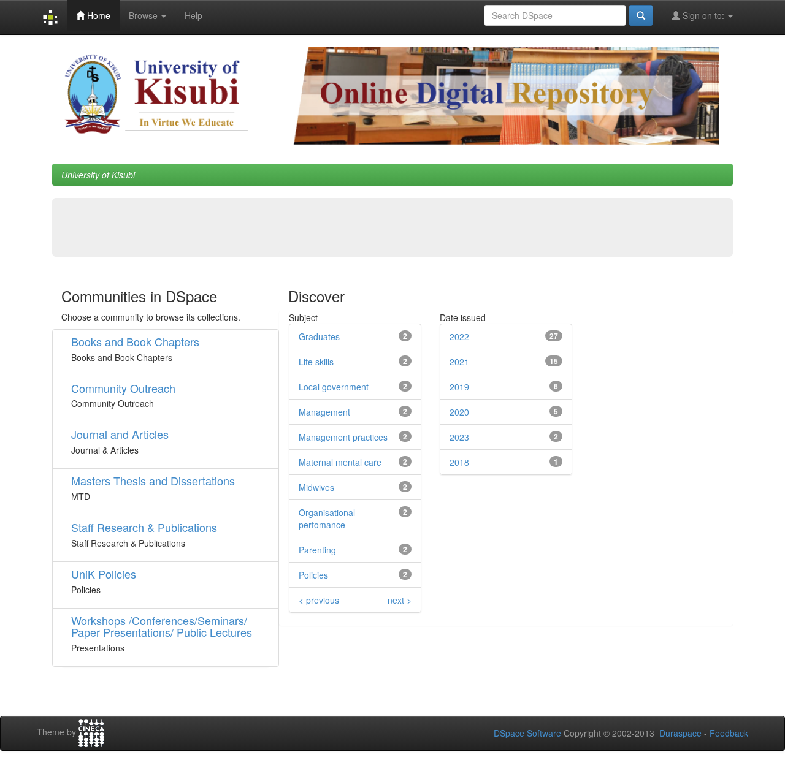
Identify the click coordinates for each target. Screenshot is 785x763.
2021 (459, 361)
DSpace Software (527, 733)
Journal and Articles (120, 434)
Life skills (316, 361)
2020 (459, 412)
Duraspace (680, 733)
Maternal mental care (340, 462)
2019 (459, 387)
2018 (459, 462)
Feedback (729, 733)
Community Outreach (123, 388)
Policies (313, 575)
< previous (319, 600)
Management (324, 412)
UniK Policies (103, 574)
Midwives (316, 487)
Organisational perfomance (327, 518)
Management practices (343, 437)
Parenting (317, 550)
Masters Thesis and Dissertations (153, 480)
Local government (334, 387)
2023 (459, 437)
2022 (459, 336)
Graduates (319, 336)
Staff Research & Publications (144, 527)
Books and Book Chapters (135, 341)
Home (97, 15)
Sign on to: (703, 15)
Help (193, 15)
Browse (144, 15)
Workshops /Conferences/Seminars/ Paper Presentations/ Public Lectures (161, 626)
